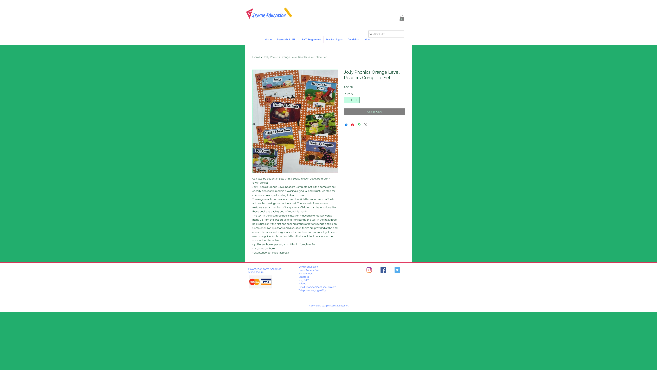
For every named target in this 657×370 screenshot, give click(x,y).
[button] (401, 18)
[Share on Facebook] (346, 125)
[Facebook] (383, 270)
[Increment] (357, 100)
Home (256, 57)
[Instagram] (369, 270)
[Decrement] (346, 100)
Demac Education (269, 15)
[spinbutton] (352, 100)
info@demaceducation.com (321, 287)
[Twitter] (397, 270)
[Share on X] (366, 125)
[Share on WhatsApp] (359, 125)
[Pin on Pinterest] (353, 125)
